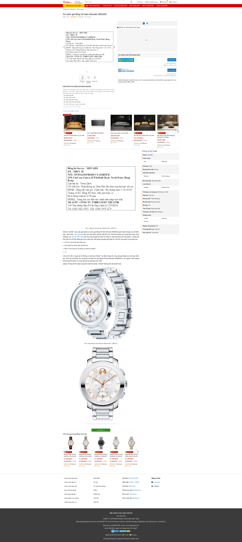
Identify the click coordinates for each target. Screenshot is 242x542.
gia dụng (78, 234)
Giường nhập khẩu (120, 5)
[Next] (113, 47)
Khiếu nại (96, 494)
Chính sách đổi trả (70, 482)
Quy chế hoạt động (70, 490)
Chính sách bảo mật (70, 486)
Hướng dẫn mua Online (71, 498)
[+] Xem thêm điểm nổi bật (71, 111)
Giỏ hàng (164, 1)
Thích (64, 17)
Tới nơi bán (171, 59)
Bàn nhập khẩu (135, 5)
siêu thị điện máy (77, 237)
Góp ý (95, 490)
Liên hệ (95, 502)
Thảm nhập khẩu (162, 5)
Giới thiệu (96, 478)
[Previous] (64, 47)
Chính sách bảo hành (70, 478)
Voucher (96, 498)
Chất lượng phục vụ (70, 502)
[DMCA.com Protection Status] (125, 531)
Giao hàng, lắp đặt (69, 494)
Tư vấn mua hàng (99, 486)
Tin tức (140, 2)
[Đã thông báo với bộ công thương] (115, 531)
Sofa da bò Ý (107, 5)
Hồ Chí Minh (125, 22)
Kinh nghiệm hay (152, 2)
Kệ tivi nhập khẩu (148, 5)
